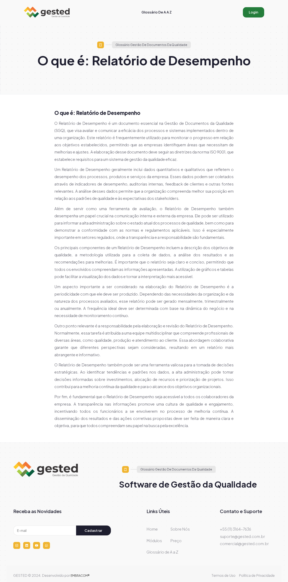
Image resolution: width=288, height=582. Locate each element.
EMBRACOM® (80, 575)
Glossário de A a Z (156, 12)
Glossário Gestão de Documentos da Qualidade (151, 45)
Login (253, 12)
